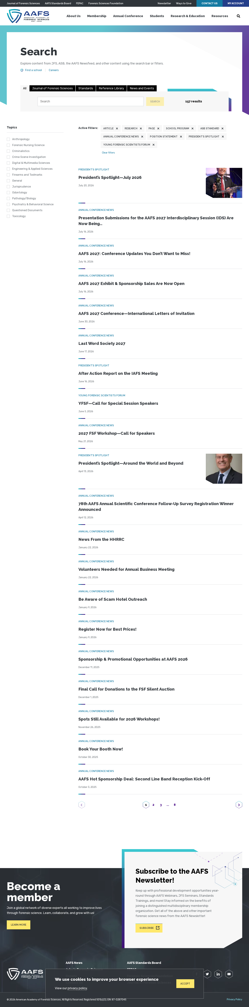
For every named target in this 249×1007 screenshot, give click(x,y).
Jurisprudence (21, 186)
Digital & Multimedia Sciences (31, 162)
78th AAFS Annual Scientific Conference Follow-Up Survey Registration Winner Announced (156, 506)
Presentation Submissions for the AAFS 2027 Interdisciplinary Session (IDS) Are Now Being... (156, 220)
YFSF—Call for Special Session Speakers (118, 403)
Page (152, 128)
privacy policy (77, 988)
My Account (236, 3)
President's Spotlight (204, 136)
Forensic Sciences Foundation (105, 3)
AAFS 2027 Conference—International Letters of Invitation (136, 313)
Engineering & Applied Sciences (32, 168)
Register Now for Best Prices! (107, 629)
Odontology (19, 192)
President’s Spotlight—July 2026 (110, 177)
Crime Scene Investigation (29, 157)
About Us (73, 16)
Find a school (33, 70)
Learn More (18, 924)
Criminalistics (20, 151)
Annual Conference (128, 16)
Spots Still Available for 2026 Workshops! (119, 719)
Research (131, 128)
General (17, 180)
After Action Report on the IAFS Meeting (118, 373)
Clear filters (108, 152)
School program (177, 128)
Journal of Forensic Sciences (23, 3)
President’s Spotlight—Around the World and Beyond (130, 463)
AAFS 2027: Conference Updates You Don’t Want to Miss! (134, 253)
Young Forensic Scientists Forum (126, 144)
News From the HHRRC (101, 539)
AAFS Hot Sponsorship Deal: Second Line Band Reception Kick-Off (144, 779)
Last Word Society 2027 (101, 343)
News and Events (142, 88)
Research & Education (188, 16)
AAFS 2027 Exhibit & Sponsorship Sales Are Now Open (131, 283)
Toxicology (19, 216)
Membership (96, 16)
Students (157, 16)
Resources (220, 16)
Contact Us (209, 3)
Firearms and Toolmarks (27, 174)
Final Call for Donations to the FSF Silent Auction (126, 689)
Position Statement (164, 136)
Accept (185, 983)
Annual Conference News (121, 136)
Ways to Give (183, 3)
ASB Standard (209, 128)
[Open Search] (238, 16)
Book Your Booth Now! (100, 749)
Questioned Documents (27, 210)
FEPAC (79, 3)
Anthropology (21, 139)
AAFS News (74, 963)
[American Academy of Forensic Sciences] (28, 16)
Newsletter (164, 3)
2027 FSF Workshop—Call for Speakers (116, 433)
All (24, 88)
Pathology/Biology (24, 198)
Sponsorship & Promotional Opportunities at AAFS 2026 (133, 659)
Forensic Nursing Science (28, 145)
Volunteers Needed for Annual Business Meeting (126, 569)
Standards (85, 88)
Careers (54, 70)
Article (108, 128)
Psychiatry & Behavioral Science (33, 204)
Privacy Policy (234, 999)
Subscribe (147, 928)
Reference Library (111, 88)
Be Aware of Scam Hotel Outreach (112, 599)
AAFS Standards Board (58, 3)
